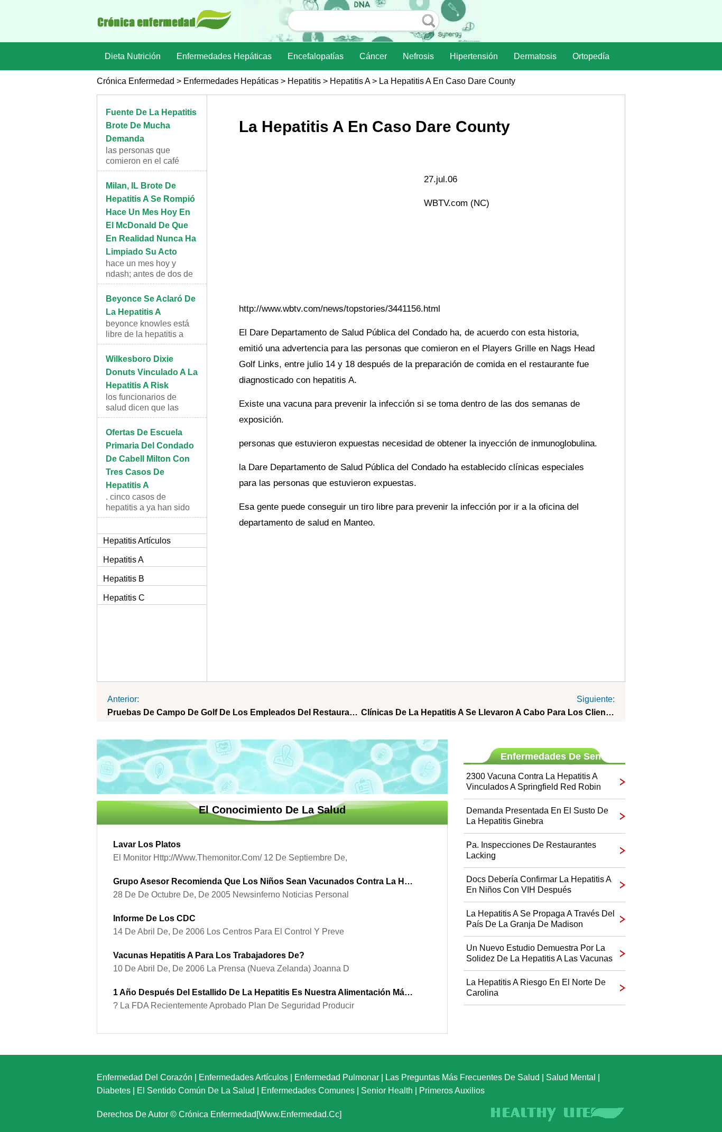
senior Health (387, 1090)
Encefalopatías (316, 56)
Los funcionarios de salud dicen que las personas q (142, 407)
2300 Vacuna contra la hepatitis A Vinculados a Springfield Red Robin (533, 781)
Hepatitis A (350, 81)
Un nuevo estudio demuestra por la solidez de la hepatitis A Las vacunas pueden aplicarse (539, 953)
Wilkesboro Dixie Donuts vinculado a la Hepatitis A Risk (152, 372)
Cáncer (373, 56)
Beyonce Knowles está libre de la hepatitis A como (147, 334)
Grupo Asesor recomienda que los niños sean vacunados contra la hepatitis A (264, 881)
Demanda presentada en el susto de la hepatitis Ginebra (537, 816)
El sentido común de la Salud (196, 1090)
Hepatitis (304, 81)
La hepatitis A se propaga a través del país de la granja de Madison (540, 919)
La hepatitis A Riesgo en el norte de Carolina (536, 987)
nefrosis (418, 56)
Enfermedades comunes (308, 1090)
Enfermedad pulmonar (336, 1077)
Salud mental (571, 1077)
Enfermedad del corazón (144, 1077)
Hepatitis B (123, 578)
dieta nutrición (133, 56)
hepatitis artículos (137, 540)
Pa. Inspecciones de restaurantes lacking (531, 850)
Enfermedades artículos (243, 1077)
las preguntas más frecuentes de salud (462, 1077)
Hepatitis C (124, 597)
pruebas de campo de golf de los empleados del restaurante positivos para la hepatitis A (234, 712)
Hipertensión (474, 56)
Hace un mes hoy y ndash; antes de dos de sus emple (149, 274)
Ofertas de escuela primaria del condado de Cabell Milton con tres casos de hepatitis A (150, 459)
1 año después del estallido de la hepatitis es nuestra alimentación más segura (264, 992)
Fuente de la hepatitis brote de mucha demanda (151, 125)
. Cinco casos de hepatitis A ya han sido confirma (148, 507)
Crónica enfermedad (135, 81)
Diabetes (114, 1090)
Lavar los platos (147, 844)
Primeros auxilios (452, 1090)
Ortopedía (590, 56)
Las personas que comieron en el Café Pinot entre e (142, 161)
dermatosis (535, 56)
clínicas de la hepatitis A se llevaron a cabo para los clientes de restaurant (488, 712)
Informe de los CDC (154, 918)
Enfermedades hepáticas (224, 56)
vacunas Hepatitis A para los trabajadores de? (208, 955)
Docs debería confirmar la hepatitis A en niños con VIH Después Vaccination (538, 885)
